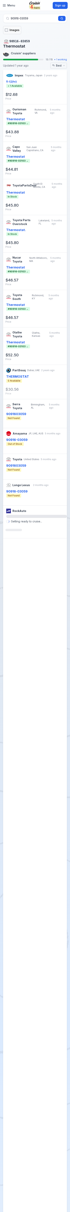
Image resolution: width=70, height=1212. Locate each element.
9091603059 (16, 414)
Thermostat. (16, 230)
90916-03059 (17, 440)
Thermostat (15, 119)
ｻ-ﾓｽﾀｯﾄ (11, 82)
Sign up (60, 5)
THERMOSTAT (17, 376)
